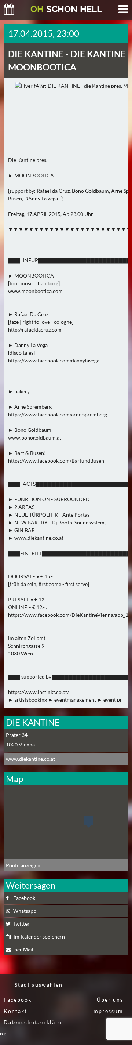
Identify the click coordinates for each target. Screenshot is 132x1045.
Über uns (110, 1000)
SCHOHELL (66, 9)
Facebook (18, 1000)
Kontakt (15, 1011)
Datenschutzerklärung (31, 1028)
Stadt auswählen (39, 984)
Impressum (107, 1011)
